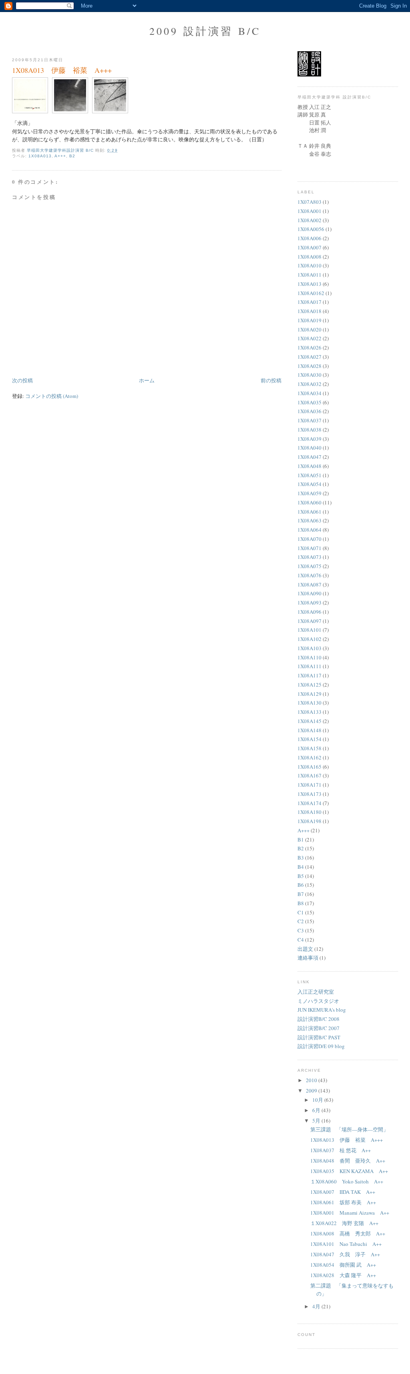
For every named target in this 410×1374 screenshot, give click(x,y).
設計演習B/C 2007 (318, 1028)
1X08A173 (309, 793)
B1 (300, 839)
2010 (312, 1080)
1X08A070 (309, 538)
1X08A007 (309, 247)
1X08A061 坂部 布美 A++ (343, 1202)
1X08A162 (309, 757)
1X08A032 (309, 384)
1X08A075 (309, 566)
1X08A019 (309, 320)
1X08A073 (309, 556)
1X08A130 (309, 702)
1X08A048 (309, 466)
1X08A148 (309, 730)
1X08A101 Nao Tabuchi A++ (346, 1243)
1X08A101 (309, 629)
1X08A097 (309, 621)
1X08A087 (309, 584)
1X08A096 (309, 611)
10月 (318, 1099)
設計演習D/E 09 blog (321, 1046)
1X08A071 (309, 548)
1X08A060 (309, 502)
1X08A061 (309, 511)
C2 (300, 921)
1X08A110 (309, 657)
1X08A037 (309, 420)
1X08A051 (309, 475)
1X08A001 (309, 211)
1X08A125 (309, 684)
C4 (300, 939)
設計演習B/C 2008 (318, 1018)
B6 (300, 884)
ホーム (147, 380)
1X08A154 (309, 739)
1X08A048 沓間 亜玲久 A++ (347, 1160)
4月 (317, 1306)
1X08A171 (309, 784)
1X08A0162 (310, 293)
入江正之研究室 (315, 991)
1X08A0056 (310, 229)
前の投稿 (271, 380)
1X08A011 (309, 274)
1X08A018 (309, 311)
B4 (300, 866)
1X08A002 (309, 220)
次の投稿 (22, 380)
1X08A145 (309, 721)
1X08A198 (309, 821)
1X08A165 (309, 766)
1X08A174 (309, 803)
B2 (72, 156)
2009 (312, 1090)
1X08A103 (309, 648)
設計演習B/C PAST (318, 1037)
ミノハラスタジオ (318, 1000)
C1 (300, 912)
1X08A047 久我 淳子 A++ (345, 1254)
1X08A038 (309, 429)
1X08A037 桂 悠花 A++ (340, 1150)
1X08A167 (309, 775)
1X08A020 (309, 329)
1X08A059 (309, 493)
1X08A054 (309, 484)
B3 (300, 857)
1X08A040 (309, 447)
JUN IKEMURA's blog (321, 1009)
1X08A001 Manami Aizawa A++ (349, 1212)
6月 (317, 1110)
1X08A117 (309, 675)
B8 (300, 903)
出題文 (305, 948)
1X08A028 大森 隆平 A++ (343, 1275)
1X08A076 (309, 575)
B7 (300, 894)
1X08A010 (309, 265)
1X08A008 (309, 256)
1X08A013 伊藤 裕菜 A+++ (346, 1139)
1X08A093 (309, 602)
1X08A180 (309, 812)
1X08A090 (309, 593)
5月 (317, 1120)
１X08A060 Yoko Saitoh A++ (346, 1181)
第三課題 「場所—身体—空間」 (349, 1129)
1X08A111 (309, 666)
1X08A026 (309, 347)
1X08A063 (309, 520)
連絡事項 (307, 957)
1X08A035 (309, 402)
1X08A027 (309, 356)
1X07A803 (309, 201)
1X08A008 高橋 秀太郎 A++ (347, 1233)
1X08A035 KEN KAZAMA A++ (349, 1171)
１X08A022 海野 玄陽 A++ (344, 1223)
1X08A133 (309, 711)
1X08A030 (309, 374)
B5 (300, 876)
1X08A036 (309, 411)
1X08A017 (309, 301)
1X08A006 (309, 238)
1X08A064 (309, 529)
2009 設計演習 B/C (205, 31)
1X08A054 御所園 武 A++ (343, 1264)
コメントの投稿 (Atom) (51, 396)
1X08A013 (40, 156)
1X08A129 (309, 693)
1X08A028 (309, 366)
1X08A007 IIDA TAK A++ (342, 1191)
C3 (300, 930)
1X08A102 (309, 639)
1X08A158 (309, 748)
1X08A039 (309, 438)
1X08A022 (309, 338)
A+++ (60, 156)
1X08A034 (309, 393)
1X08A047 (309, 456)
